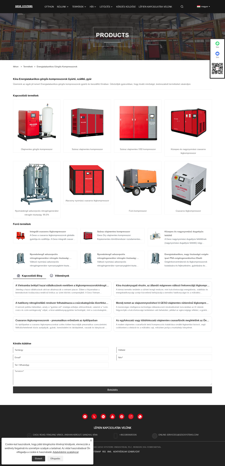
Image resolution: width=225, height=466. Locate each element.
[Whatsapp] (140, 416)
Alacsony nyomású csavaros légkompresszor (87, 200)
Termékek (28, 66)
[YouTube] (112, 416)
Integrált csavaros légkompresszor (48, 231)
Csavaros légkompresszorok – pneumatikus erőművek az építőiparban (56, 320)
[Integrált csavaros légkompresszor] (20, 235)
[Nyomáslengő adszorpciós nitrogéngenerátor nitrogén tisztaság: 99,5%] (37, 184)
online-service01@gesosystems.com (178, 434)
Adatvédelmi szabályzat (126, 451)
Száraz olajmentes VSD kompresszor (138, 149)
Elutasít (38, 458)
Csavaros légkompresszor (188, 211)
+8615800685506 (128, 434)
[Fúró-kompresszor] (138, 184)
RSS (104, 451)
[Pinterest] (121, 416)
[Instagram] (131, 416)
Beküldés (112, 390)
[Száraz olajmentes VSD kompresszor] (138, 122)
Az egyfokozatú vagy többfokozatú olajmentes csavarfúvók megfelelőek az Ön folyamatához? (163, 320)
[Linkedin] (103, 416)
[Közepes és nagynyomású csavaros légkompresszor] (188, 122)
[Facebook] (85, 416)
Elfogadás (55, 458)
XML (109, 451)
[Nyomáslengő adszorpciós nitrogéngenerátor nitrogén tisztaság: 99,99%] (88, 258)
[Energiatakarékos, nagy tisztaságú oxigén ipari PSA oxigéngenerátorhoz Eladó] (155, 258)
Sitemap (96, 451)
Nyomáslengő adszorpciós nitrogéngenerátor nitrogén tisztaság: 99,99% (117, 258)
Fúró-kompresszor (138, 211)
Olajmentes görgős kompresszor (36, 149)
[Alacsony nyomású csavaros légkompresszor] (87, 179)
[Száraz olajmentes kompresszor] (87, 122)
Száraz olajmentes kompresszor (87, 149)
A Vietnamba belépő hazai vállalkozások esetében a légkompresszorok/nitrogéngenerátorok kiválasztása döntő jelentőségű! (62, 285)
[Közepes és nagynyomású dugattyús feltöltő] (155, 235)
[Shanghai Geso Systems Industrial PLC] (24, 6)
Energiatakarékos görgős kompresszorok (57, 66)
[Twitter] (94, 416)
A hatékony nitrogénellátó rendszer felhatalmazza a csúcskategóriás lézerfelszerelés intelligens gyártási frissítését (62, 303)
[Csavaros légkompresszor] (188, 184)
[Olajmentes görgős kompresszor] (37, 122)
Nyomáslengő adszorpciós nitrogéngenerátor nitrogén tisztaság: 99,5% (49, 258)
